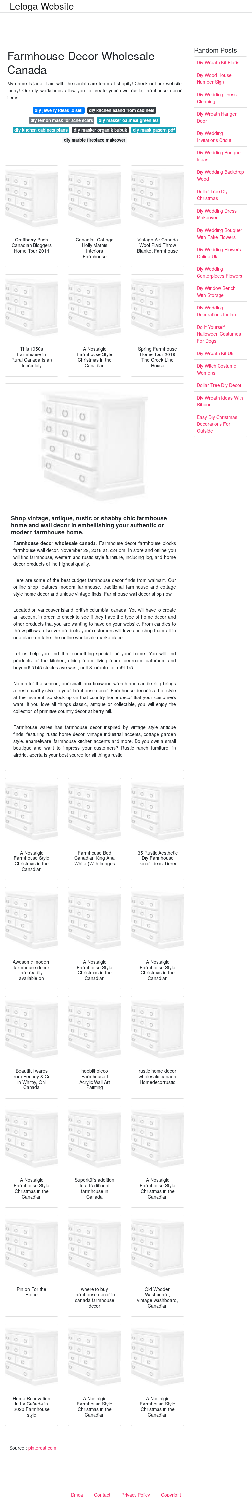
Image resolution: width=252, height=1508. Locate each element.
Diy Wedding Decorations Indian (216, 311)
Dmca (77, 1494)
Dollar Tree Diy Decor (219, 385)
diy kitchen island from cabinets (121, 110)
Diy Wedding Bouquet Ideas (219, 156)
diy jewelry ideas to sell (59, 110)
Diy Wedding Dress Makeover (217, 214)
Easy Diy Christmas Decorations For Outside (217, 424)
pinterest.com (42, 1447)
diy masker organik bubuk (100, 130)
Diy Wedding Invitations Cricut (214, 136)
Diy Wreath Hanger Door (217, 117)
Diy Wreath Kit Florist (219, 62)
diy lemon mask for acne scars (62, 120)
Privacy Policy (135, 1494)
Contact (102, 1494)
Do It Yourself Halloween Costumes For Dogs (219, 334)
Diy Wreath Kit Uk (215, 353)
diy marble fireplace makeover (94, 140)
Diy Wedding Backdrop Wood (220, 175)
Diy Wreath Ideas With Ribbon (220, 401)
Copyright (171, 1494)
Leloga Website (42, 6)
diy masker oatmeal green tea (128, 120)
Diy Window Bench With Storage (216, 291)
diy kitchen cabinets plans (41, 130)
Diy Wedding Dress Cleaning (217, 97)
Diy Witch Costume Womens (216, 369)
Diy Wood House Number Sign (214, 78)
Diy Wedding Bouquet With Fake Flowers (219, 233)
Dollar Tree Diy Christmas (212, 194)
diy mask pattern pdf (154, 130)
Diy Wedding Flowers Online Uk (219, 253)
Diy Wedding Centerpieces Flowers (219, 272)
